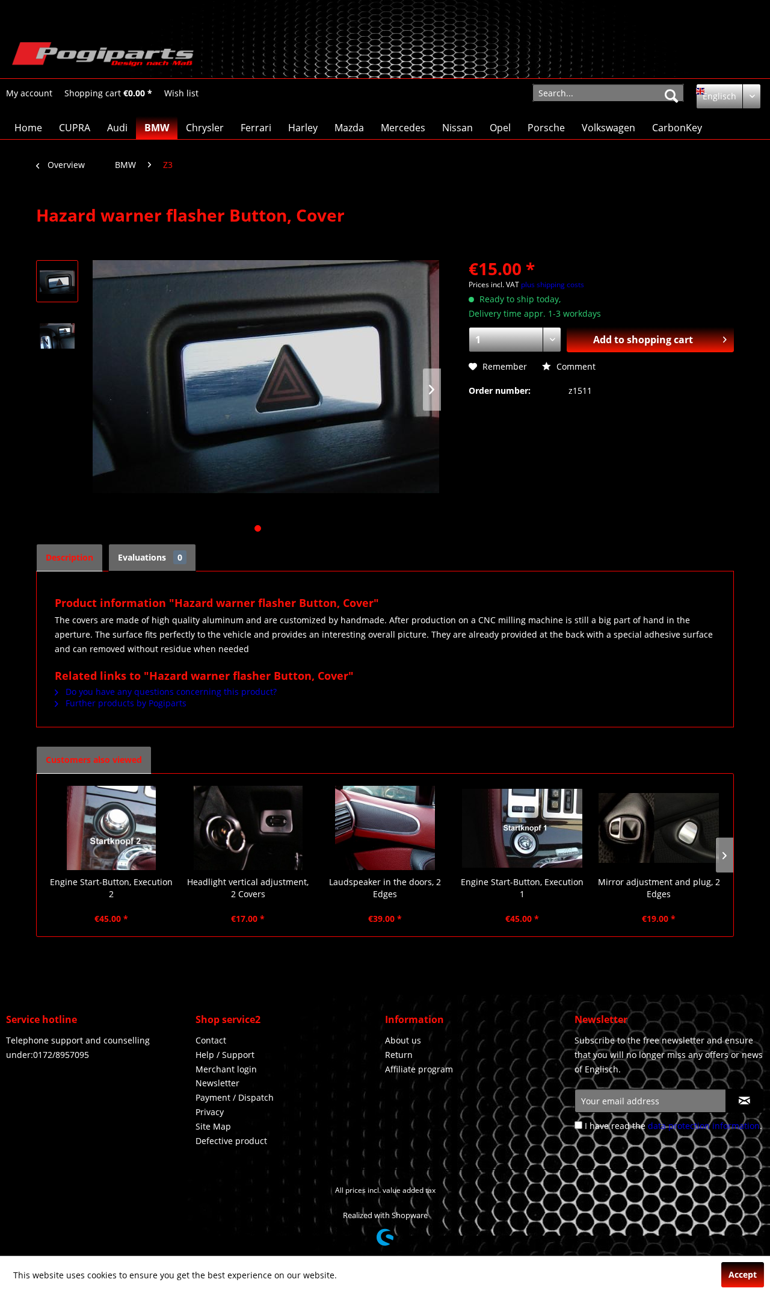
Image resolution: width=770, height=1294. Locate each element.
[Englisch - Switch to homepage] (103, 57)
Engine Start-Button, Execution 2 (111, 888)
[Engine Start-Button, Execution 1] (522, 828)
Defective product (231, 1140)
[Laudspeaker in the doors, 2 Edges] (385, 828)
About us (403, 1040)
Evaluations (150, 557)
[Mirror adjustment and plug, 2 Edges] (658, 828)
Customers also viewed (94, 759)
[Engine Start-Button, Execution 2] (111, 828)
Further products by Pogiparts (124, 703)
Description (69, 557)
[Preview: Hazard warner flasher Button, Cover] (57, 281)
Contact (211, 1040)
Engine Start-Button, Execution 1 (522, 888)
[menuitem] (29, 93)
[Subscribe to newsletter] (744, 1101)
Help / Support (225, 1054)
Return (399, 1054)
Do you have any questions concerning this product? (170, 691)
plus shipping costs (552, 284)
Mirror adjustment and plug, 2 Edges (659, 888)
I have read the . (673, 1125)
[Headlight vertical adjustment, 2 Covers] (248, 828)
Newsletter (217, 1083)
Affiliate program (419, 1069)
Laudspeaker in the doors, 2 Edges (385, 888)
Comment (575, 366)
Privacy (210, 1112)
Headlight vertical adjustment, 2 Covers (248, 888)
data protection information (704, 1125)
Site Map (213, 1126)
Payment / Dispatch (235, 1097)
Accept (742, 1274)
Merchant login (226, 1069)
